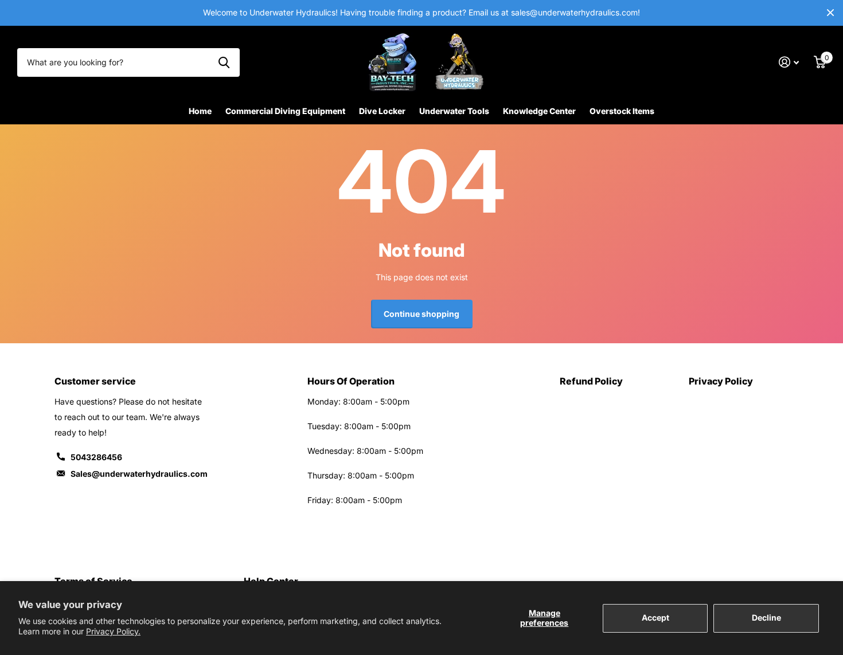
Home (200, 111)
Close (830, 13)
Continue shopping (421, 314)
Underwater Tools (454, 111)
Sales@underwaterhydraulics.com (139, 473)
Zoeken (224, 62)
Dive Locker (382, 111)
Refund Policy (591, 381)
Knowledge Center (539, 111)
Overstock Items (622, 111)
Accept (655, 617)
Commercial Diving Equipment (285, 111)
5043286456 (96, 457)
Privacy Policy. (113, 631)
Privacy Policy (721, 381)
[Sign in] (788, 62)
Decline (766, 617)
